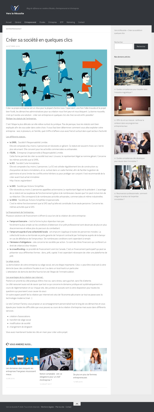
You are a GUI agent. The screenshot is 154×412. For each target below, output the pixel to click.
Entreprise (52, 22)
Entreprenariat (30, 22)
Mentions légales (47, 407)
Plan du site (59, 407)
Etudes (42, 22)
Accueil (9, 22)
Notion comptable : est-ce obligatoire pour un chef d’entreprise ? (51, 377)
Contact (81, 22)
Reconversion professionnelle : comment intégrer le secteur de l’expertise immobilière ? (130, 196)
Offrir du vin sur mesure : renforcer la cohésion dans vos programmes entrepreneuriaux (129, 123)
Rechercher (118, 42)
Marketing (71, 22)
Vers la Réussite (120, 30)
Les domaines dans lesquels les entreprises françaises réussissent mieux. (21, 371)
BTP (61, 22)
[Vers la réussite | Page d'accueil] (15, 9)
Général (18, 22)
